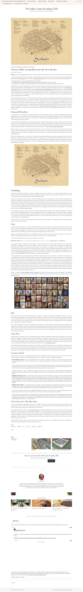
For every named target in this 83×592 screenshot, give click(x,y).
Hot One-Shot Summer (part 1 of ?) (39, 508)
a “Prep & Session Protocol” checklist (30, 272)
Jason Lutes (20, 72)
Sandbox (44, 467)
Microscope (36, 467)
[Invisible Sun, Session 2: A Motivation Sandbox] (61, 443)
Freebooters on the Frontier (24, 467)
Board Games (51, 1)
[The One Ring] (21, 439)
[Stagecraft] (13, 493)
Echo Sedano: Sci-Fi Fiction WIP (21, 3)
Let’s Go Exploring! (31, 1)
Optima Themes (21, 589)
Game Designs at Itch (7, 3)
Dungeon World (15, 467)
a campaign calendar (50, 342)
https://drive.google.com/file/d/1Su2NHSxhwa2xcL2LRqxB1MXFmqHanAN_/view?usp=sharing (35, 538)
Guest (32, 467)
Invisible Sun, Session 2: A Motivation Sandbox (61, 449)
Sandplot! (33, 449)
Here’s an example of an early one (24, 251)
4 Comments (41, 469)
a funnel (55, 102)
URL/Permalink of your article (17, 577)
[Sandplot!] (41, 443)
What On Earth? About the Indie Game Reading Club (13, 1)
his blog (23, 230)
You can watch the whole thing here (48, 105)
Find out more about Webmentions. (38, 574)
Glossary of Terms (42, 1)
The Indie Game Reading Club (41, 8)
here (43, 102)
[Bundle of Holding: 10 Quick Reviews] (69, 493)
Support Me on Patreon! (61, 1)
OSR (40, 467)
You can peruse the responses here (55, 126)
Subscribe (51, 460)
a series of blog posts (38, 78)
